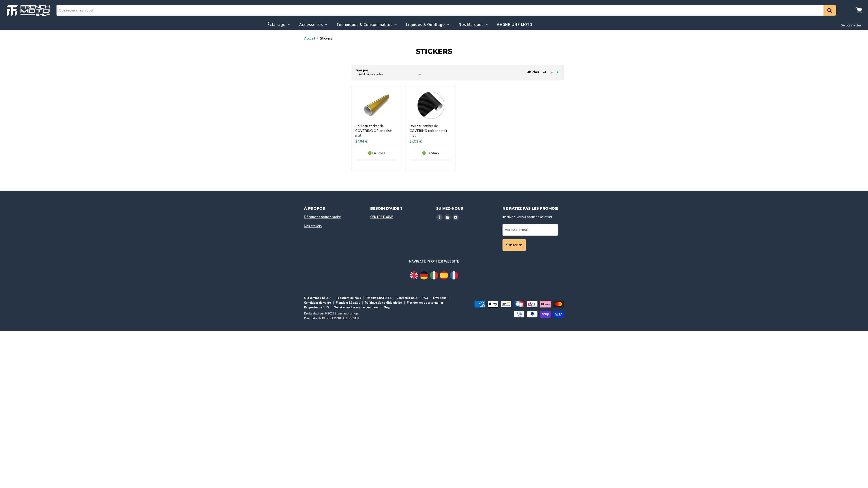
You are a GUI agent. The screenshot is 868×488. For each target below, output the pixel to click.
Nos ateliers (313, 226)
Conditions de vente (317, 302)
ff (28, 10)
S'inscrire (514, 244)
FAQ (425, 298)
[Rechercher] (829, 10)
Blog (386, 307)
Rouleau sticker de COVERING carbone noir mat (428, 131)
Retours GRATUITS (379, 298)
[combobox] (440, 10)
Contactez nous (406, 298)
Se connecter (851, 25)
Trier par (361, 70)
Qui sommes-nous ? (317, 298)
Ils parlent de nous (348, 298)
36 (551, 72)
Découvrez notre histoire (322, 217)
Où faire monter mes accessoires (356, 307)
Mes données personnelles (425, 302)
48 (558, 72)
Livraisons (439, 298)
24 (544, 72)
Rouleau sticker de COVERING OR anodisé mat (373, 131)
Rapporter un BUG (316, 307)
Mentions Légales (348, 302)
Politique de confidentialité (383, 302)
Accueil (309, 38)
